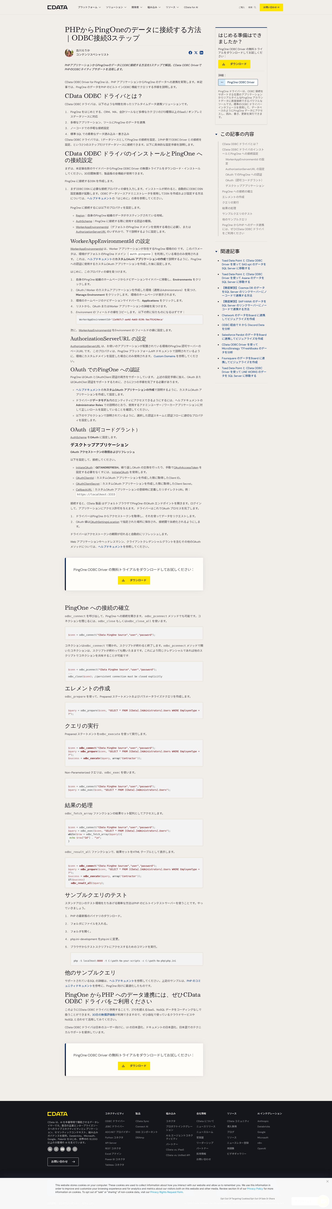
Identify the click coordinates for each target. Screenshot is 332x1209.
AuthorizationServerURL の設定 (245, 169)
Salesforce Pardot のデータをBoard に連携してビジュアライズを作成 (244, 336)
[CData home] (60, 7)
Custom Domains (164, 356)
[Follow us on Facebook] (190, 52)
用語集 (230, 1148)
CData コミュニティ (238, 1121)
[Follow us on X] (196, 52)
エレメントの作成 (233, 197)
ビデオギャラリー (236, 1153)
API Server (111, 1142)
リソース (232, 1137)
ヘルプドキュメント (99, 198)
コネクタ (171, 1121)
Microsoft (262, 1137)
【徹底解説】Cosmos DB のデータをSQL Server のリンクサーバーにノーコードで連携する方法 (244, 291)
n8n (259, 1142)
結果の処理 (229, 208)
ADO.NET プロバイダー (117, 1132)
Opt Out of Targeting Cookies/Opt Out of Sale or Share (247, 1198)
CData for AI (191, 7)
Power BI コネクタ (115, 1159)
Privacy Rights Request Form (166, 1192)
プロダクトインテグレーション (179, 1128)
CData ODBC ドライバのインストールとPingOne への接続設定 (243, 152)
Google (261, 1132)
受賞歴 (200, 1137)
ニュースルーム (204, 1132)
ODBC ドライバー (115, 1121)
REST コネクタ (113, 1148)
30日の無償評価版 (103, 1015)
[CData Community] (74, 1149)
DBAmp (140, 1137)
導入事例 (232, 1126)
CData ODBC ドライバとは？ (240, 144)
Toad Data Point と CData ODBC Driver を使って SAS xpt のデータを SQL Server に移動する (244, 264)
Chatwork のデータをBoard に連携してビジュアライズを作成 (243, 317)
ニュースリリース (205, 1126)
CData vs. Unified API (178, 1155)
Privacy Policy (255, 1188)
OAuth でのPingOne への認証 (243, 175)
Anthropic (263, 1121)
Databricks (263, 1126)
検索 (250, 7)
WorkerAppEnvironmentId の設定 (244, 161)
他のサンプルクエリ (234, 219)
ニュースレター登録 (238, 1142)
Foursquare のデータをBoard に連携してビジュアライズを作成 (243, 360)
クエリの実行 (230, 203)
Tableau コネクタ (114, 1164)
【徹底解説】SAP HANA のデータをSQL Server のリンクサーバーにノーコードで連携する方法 (244, 305)
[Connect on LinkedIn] (201, 52)
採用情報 (201, 1153)
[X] (56, 1149)
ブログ (230, 1132)
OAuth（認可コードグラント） (244, 180)
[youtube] (62, 1149)
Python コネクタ (114, 1137)
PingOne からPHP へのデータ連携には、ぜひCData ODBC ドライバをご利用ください (243, 229)
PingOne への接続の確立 (237, 191)
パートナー (172, 1144)
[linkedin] (50, 1149)
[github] (68, 1149)
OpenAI (261, 1148)
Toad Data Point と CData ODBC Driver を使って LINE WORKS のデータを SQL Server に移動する (244, 372)
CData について (205, 1121)
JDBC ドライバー (114, 1126)
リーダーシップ (204, 1142)
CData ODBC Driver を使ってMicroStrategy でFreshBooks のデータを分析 (244, 348)
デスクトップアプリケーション (244, 186)
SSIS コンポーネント (147, 1132)
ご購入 (242, 7)
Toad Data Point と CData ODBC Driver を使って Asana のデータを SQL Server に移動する (243, 278)
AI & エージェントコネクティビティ (179, 1137)
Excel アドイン (113, 1153)
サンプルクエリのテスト (237, 214)
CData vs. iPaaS (175, 1149)
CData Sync (142, 1121)
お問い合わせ (270, 7)
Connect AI (142, 1126)
